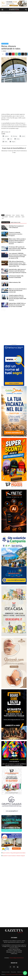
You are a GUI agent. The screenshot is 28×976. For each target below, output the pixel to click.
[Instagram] (14, 967)
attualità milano (8, 215)
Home (2, 12)
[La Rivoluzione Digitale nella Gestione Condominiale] (4, 277)
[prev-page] (2, 310)
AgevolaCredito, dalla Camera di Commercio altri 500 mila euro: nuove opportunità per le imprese (17, 271)
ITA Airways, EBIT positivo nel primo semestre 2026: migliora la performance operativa (17, 248)
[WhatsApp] (16, 54)
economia (18, 215)
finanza (22, 215)
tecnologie (19, 974)
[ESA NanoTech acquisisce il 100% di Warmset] (4, 227)
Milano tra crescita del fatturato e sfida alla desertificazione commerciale (18, 290)
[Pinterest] (13, 54)
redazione (4, 50)
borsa (13, 215)
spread (23, 216)
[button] (2, 9)
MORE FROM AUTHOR (15, 222)
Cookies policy (14, 953)
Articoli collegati (5, 222)
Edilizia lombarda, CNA (15, 282)
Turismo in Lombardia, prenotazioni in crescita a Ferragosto (15, 234)
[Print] (25, 54)
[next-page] (4, 310)
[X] (10, 54)
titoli (3, 218)
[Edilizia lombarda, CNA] (4, 284)
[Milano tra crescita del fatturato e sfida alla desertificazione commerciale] (4, 290)
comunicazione (13, 974)
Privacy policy (13, 972)
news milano (11, 216)
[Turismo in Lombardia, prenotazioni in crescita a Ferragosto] (4, 234)
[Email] (22, 54)
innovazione (8, 974)
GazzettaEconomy (8, 12)
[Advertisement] (14, 28)
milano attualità (5, 216)
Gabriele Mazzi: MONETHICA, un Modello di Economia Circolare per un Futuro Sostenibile (17, 305)
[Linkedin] (19, 54)
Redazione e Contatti (6, 972)
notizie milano (17, 216)
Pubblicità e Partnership (21, 972)
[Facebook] (7, 54)
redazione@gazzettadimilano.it (17, 957)
